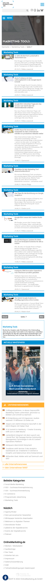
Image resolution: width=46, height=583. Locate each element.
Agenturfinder (11, 512)
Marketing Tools (18, 47)
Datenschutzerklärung (14, 562)
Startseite (5, 47)
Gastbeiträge (10, 549)
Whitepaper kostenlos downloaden (19, 518)
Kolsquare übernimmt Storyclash (19, 445)
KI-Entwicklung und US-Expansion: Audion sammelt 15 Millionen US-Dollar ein (22, 419)
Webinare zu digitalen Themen (17, 522)
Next (41, 369)
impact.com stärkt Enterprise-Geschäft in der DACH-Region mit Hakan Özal (23, 425)
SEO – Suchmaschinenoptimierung (19, 487)
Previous (5, 369)
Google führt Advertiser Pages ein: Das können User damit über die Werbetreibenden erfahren (28, 106)
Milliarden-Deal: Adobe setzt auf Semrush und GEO (24, 457)
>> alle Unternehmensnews (14, 464)
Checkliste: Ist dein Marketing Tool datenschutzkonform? (27, 170)
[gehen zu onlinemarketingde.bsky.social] (42, 11)
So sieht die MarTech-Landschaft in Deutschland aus (27, 57)
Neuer (4, 317)
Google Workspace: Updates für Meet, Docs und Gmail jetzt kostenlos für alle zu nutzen (29, 241)
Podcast (8, 534)
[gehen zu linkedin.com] (38, 11)
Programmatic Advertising (15, 497)
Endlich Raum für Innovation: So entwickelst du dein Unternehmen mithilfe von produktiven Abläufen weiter (29, 132)
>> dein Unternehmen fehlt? (14, 467)
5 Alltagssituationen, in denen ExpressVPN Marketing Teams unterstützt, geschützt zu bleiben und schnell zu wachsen (23, 412)
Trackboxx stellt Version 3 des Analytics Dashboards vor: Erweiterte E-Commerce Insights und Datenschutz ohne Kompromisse (24, 450)
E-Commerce (10, 494)
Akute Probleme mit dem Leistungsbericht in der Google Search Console (28, 80)
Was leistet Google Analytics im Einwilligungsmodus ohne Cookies (27, 299)
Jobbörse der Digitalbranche (16, 528)
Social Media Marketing (14, 484)
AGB (6, 565)
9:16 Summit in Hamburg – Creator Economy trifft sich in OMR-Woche (23, 430)
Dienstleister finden (13, 525)
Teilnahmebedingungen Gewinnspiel (20, 568)
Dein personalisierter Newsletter (18, 515)
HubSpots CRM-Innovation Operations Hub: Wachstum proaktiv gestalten (28, 272)
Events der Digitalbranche (15, 531)
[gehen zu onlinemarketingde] (32, 10)
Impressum (9, 559)
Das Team (9, 552)
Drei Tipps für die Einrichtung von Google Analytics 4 (29, 194)
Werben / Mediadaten (14, 546)
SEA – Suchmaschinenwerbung (17, 491)
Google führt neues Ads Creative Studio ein (28, 218)
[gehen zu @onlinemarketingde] (35, 11)
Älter (42, 317)
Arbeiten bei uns (11, 555)
